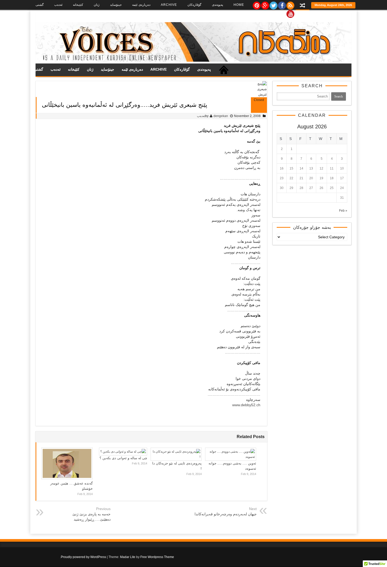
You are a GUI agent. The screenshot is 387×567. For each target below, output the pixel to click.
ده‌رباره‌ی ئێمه (141, 5)
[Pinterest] (256, 4)
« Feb (343, 210)
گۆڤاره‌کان (194, 5)
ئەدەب (58, 5)
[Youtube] (290, 12)
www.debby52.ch (246, 405)
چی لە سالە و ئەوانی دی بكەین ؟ (123, 458)
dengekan (221, 116)
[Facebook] (281, 4)
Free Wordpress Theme (157, 557)
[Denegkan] (193, 60)
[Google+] (265, 4)
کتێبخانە (78, 5)
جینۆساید (116, 5)
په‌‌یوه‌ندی (217, 5)
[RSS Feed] (290, 4)
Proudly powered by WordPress (83, 557)
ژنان (97, 5)
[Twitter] (273, 4)
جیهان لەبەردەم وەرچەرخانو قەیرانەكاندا (226, 514)
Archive (169, 5)
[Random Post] (302, 6)
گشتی (40, 5)
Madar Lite (127, 557)
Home (239, 5)
